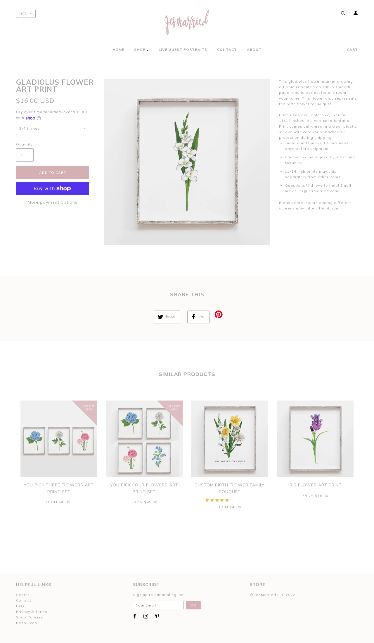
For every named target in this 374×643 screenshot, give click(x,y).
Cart (352, 49)
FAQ (20, 606)
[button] (217, 500)
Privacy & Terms (31, 611)
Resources (26, 623)
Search (23, 594)
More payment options (52, 202)
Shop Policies (29, 617)
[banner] (187, 23)
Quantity (24, 144)
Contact (23, 600)
